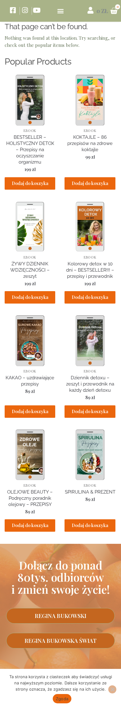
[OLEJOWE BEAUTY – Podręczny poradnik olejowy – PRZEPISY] (30, 455)
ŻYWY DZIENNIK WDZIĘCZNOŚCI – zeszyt (30, 270)
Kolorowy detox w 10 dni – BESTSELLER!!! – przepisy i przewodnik (90, 270)
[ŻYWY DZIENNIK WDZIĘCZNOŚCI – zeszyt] (30, 226)
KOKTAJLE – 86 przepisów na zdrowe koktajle (90, 143)
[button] (61, 11)
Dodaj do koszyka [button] (30, 183)
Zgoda (62, 698)
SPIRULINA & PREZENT (90, 492)
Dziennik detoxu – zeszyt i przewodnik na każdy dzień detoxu (90, 384)
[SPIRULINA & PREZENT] (90, 455)
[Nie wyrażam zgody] (112, 689)
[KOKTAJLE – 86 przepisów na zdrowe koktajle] (90, 100)
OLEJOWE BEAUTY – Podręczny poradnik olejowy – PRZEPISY (30, 498)
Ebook (30, 130)
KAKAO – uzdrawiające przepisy (30, 381)
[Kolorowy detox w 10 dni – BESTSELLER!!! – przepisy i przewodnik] (90, 226)
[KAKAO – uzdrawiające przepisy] (30, 340)
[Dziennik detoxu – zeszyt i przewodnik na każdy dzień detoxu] (90, 340)
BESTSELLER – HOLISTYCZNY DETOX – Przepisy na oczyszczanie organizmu (30, 149)
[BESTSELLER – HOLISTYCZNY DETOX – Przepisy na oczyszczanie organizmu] (30, 100)
